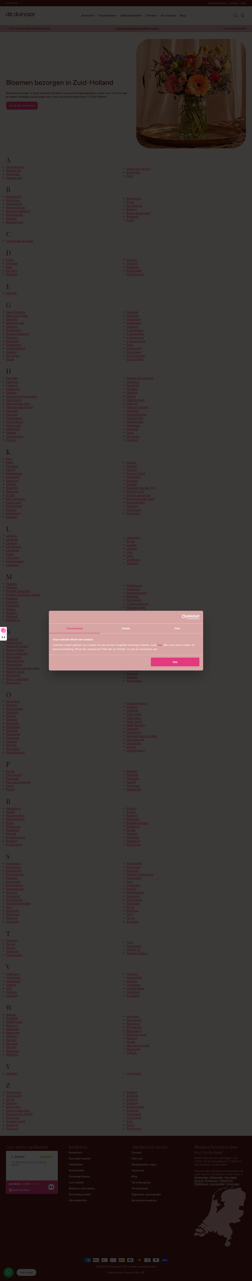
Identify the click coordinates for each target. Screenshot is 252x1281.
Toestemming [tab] (74, 628)
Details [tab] (126, 628)
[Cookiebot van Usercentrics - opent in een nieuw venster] (184, 617)
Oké (175, 662)
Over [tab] (177, 628)
